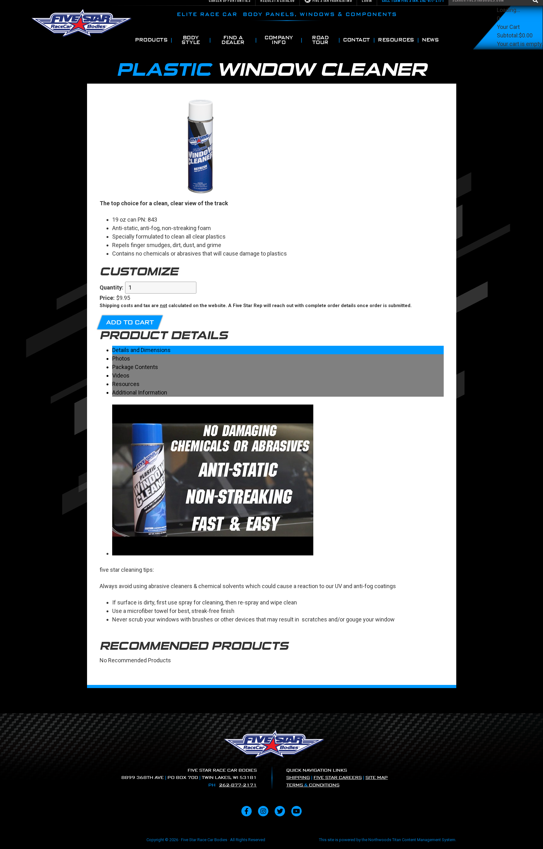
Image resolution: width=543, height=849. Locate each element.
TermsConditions (312, 785)
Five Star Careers (338, 777)
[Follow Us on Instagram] (263, 811)
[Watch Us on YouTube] (296, 811)
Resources (126, 384)
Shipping (298, 777)
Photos (121, 358)
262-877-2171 (238, 785)
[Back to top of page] (529, 834)
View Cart (509, 52)
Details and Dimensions (141, 350)
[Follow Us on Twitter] (280, 811)
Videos (120, 375)
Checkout (509, 61)
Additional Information (139, 392)
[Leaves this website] (212, 553)
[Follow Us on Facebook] (246, 811)
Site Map (376, 777)
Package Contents (135, 367)
